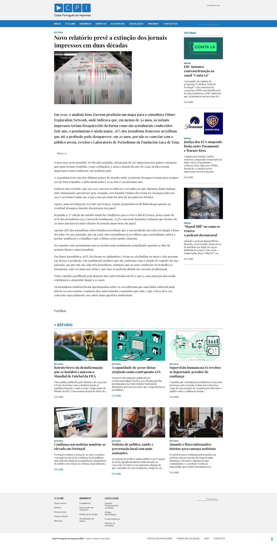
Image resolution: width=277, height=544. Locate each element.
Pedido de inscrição (88, 514)
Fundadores (85, 503)
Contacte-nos (213, 5)
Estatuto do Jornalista (110, 524)
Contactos (170, 23)
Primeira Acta (60, 512)
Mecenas (153, 23)
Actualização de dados (86, 519)
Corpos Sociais (61, 516)
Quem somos (60, 503)
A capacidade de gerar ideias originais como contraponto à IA (136, 369)
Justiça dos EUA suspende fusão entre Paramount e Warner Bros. (203, 146)
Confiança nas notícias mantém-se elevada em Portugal (80, 446)
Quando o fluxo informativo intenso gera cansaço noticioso (193, 446)
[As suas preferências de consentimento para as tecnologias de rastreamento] (272, 539)
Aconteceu (118, 23)
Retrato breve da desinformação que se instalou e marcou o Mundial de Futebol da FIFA (78, 371)
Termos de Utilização (188, 539)
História (57, 507)
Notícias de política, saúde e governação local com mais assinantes (132, 448)
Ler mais (188, 101)
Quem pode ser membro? (86, 508)
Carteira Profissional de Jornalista (111, 505)
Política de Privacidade (159, 539)
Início (57, 23)
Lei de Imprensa (112, 519)
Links (206, 539)
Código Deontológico (111, 513)
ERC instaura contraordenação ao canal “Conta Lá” (199, 70)
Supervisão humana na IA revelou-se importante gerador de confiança (196, 371)
